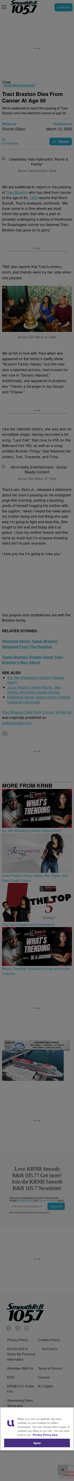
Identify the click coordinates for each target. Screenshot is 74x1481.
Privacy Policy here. (45, 1435)
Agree (37, 1443)
